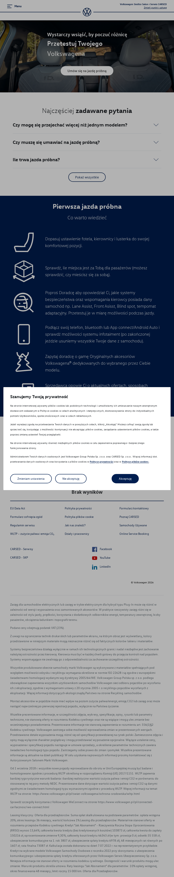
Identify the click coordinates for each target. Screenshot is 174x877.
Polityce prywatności (101, 461)
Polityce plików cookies (135, 461)
